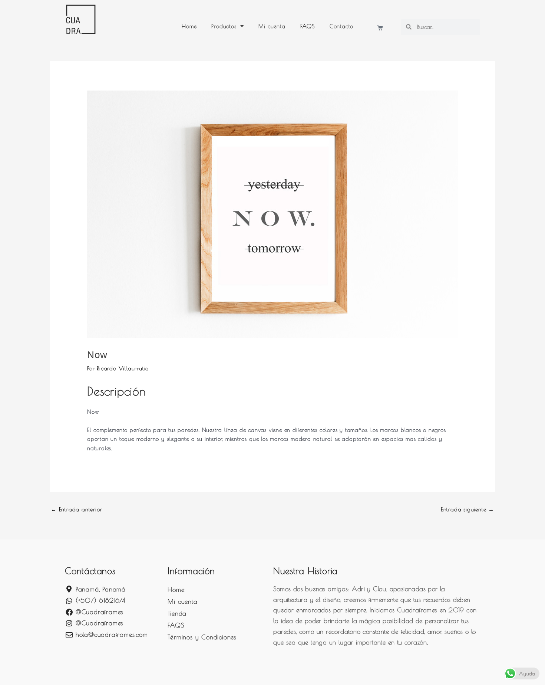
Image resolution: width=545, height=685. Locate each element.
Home (189, 26)
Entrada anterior (76, 509)
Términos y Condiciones (202, 637)
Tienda (177, 613)
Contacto (341, 26)
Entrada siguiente (467, 509)
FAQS (307, 26)
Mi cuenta (271, 26)
